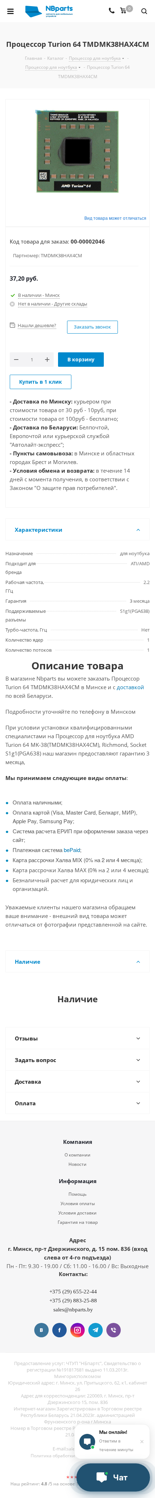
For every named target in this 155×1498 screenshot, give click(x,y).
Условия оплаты (78, 1203)
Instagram (77, 1330)
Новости (77, 1164)
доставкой (130, 687)
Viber (113, 1330)
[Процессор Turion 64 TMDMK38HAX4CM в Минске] (77, 151)
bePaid (72, 849)
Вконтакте (41, 1330)
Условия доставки (77, 1213)
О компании (77, 1155)
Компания (77, 1141)
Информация (78, 1181)
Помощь (77, 1194)
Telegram (95, 1330)
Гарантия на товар (78, 1222)
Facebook (59, 1330)
